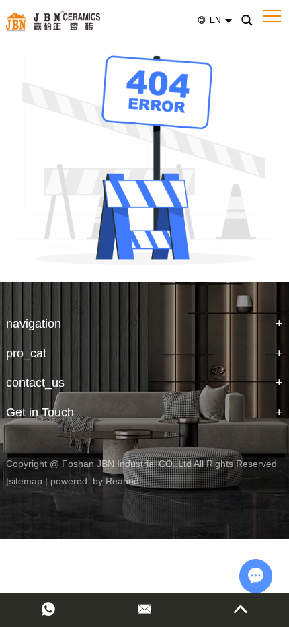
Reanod (122, 481)
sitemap (25, 481)
